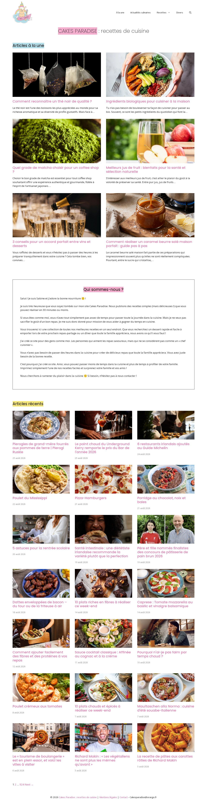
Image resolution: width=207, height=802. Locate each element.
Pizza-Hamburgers (90, 498)
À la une (120, 12)
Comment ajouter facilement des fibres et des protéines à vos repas (40, 656)
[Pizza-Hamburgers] (103, 491)
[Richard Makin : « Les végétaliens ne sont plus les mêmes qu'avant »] (103, 750)
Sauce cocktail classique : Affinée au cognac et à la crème (103, 654)
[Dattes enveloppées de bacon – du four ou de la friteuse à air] (41, 596)
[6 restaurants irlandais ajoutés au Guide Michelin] (165, 437)
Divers (179, 12)
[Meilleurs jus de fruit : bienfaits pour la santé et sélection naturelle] (150, 161)
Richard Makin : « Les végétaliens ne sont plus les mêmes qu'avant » (102, 760)
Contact (124, 797)
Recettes (161, 12)
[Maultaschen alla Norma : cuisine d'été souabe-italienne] (165, 700)
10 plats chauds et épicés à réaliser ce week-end (97, 708)
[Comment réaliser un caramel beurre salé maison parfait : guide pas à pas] (150, 235)
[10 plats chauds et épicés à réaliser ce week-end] (103, 700)
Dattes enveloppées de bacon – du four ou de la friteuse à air (40, 604)
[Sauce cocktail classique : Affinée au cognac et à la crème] (103, 645)
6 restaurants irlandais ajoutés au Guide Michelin (163, 446)
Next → (29, 784)
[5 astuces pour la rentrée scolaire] (41, 541)
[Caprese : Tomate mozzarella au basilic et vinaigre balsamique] (165, 596)
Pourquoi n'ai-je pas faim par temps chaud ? (162, 654)
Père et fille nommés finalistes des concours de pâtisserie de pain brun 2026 (162, 552)
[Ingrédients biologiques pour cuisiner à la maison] (150, 95)
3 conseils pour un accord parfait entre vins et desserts (51, 243)
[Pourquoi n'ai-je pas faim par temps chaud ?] (165, 645)
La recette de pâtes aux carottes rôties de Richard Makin (165, 758)
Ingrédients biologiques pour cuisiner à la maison (148, 101)
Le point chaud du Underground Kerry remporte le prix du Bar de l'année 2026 (102, 448)
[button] (190, 12)
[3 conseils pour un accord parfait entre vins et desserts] (57, 235)
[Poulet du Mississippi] (41, 491)
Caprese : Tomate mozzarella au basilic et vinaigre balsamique (165, 604)
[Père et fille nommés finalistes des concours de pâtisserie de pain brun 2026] (165, 541)
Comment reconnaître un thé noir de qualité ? (52, 101)
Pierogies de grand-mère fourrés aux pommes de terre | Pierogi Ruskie (40, 448)
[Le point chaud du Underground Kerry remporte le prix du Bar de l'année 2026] (103, 437)
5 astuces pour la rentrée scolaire (41, 548)
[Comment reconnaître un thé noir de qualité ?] (57, 95)
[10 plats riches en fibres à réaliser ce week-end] (103, 596)
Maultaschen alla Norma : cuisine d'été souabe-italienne (165, 708)
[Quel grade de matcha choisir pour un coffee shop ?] (57, 161)
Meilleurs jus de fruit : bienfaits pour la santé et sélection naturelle (145, 169)
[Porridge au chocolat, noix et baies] (165, 491)
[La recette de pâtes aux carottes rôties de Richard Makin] (165, 750)
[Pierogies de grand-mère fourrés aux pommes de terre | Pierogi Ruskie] (41, 437)
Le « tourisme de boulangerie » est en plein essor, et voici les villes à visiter (38, 760)
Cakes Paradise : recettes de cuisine (78, 797)
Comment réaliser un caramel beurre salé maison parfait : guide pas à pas (149, 243)
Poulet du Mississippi (30, 498)
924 (22, 784)
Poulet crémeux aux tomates (37, 706)
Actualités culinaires (140, 12)
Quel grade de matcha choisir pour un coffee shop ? (56, 169)
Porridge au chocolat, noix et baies (161, 500)
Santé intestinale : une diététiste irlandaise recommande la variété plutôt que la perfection (102, 552)
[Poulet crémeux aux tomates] (41, 700)
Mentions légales (108, 797)
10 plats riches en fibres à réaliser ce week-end (103, 604)
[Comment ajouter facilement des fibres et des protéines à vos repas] (41, 645)
